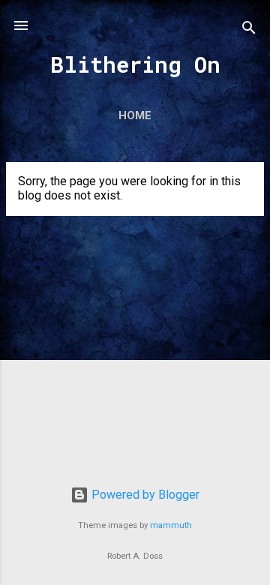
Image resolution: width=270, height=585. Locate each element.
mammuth (171, 525)
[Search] (249, 30)
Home (135, 115)
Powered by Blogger (144, 495)
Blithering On (135, 64)
